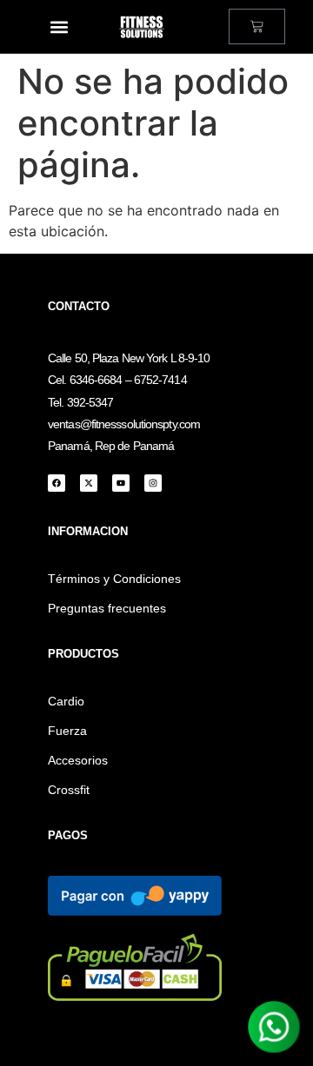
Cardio (66, 701)
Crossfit (69, 790)
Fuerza (67, 731)
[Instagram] (153, 483)
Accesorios (78, 760)
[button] (58, 26)
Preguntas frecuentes (107, 608)
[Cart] (257, 26)
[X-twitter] (88, 483)
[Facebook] (56, 483)
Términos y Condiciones (114, 579)
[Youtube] (121, 483)
